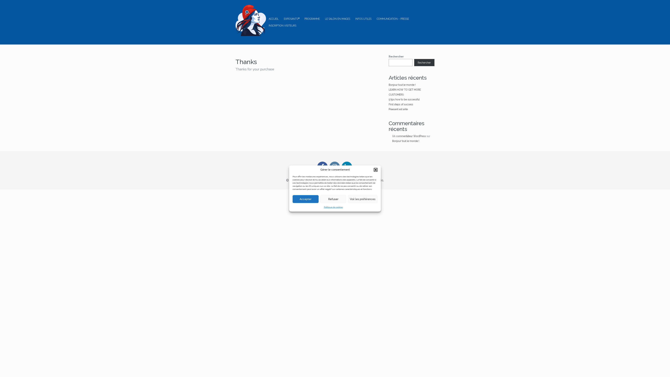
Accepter (305, 199)
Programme (312, 18)
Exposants (291, 18)
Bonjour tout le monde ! (402, 84)
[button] (375, 170)
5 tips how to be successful (404, 99)
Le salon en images (337, 18)
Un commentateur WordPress (409, 136)
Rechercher (396, 56)
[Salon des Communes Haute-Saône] (251, 21)
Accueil (274, 18)
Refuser (333, 199)
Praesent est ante (398, 109)
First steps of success (401, 104)
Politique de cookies (333, 207)
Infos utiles (363, 18)
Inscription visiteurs (282, 25)
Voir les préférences (362, 199)
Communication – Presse (393, 18)
